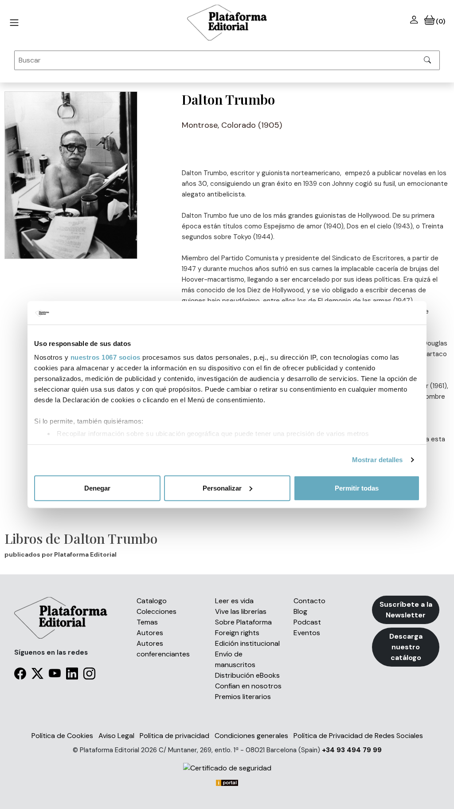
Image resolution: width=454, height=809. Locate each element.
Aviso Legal (116, 735)
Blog (300, 611)
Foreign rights (237, 632)
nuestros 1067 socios (105, 357)
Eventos (307, 632)
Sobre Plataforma (243, 622)
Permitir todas (357, 487)
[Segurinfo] (226, 768)
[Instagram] (89, 675)
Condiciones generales (251, 735)
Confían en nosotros (248, 686)
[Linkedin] (72, 675)
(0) (439, 21)
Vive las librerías (240, 611)
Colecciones (156, 611)
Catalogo (152, 600)
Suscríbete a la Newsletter (406, 610)
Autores (150, 632)
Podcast (307, 622)
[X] (37, 675)
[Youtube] (55, 675)
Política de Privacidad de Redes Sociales (358, 735)
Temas (147, 622)
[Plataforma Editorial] (227, 23)
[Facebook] (20, 675)
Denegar (97, 487)
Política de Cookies (62, 735)
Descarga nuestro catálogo (406, 647)
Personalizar (222, 487)
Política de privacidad (174, 735)
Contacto (309, 600)
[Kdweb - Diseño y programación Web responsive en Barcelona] (227, 782)
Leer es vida (234, 600)
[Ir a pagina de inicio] (14, 22)
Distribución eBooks (247, 675)
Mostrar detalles (377, 459)
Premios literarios (243, 696)
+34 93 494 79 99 (352, 750)
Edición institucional (247, 643)
